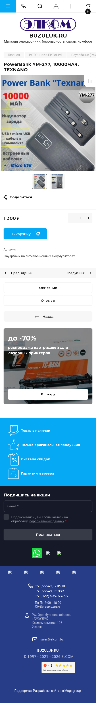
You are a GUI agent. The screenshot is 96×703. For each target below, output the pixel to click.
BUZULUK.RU (48, 35)
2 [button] (50, 168)
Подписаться (48, 534)
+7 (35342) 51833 (49, 591)
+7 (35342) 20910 (50, 586)
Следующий (76, 273)
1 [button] (47, 168)
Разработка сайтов (47, 691)
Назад (48, 316)
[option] (48, 123)
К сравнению (90, 81)
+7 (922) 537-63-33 (51, 596)
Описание (48, 288)
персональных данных (46, 521)
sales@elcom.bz (52, 639)
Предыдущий (21, 273)
